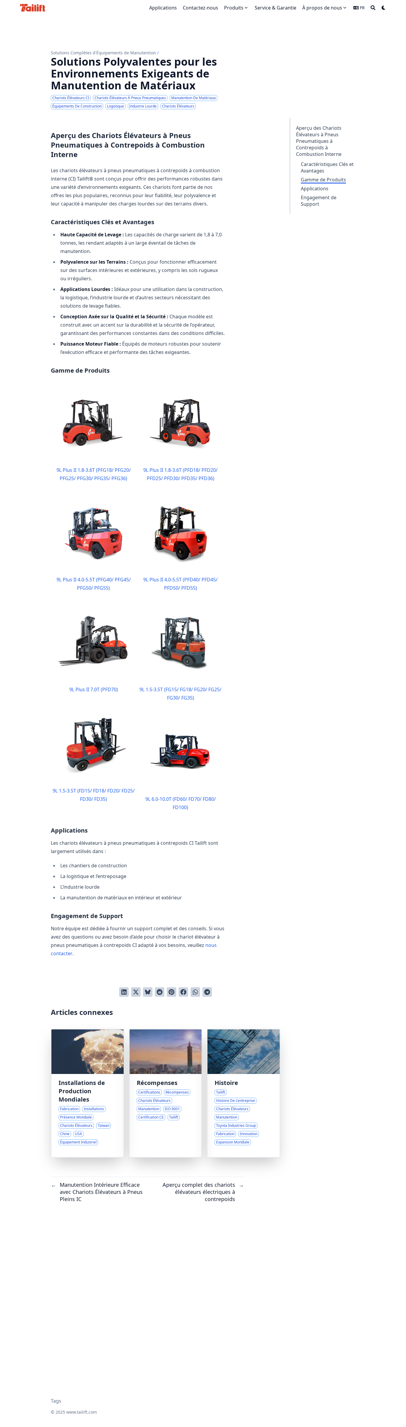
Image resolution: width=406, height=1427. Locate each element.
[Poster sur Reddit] (159, 992)
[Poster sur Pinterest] (171, 992)
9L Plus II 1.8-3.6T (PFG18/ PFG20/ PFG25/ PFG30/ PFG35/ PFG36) (93, 474)
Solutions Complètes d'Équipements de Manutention (103, 53)
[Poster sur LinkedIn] (124, 992)
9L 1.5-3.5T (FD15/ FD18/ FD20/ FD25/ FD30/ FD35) (94, 794)
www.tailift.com (81, 1412)
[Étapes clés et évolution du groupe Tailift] (243, 1093)
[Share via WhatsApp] (195, 992)
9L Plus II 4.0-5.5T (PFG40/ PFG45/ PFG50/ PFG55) (93, 583)
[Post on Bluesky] (147, 992)
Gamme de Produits (323, 179)
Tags (56, 1401)
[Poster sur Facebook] (183, 992)
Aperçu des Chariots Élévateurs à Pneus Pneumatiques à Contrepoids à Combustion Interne (319, 141)
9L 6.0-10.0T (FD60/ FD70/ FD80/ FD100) (180, 803)
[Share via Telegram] (207, 992)
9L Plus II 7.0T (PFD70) (93, 689)
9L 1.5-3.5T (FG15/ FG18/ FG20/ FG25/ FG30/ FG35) (180, 693)
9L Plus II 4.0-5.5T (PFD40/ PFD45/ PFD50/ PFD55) (180, 583)
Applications (314, 188)
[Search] (373, 7)
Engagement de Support (318, 200)
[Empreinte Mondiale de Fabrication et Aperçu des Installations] (87, 1093)
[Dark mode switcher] (383, 7)
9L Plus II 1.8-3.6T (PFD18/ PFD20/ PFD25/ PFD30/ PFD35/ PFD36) (180, 474)
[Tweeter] (136, 992)
